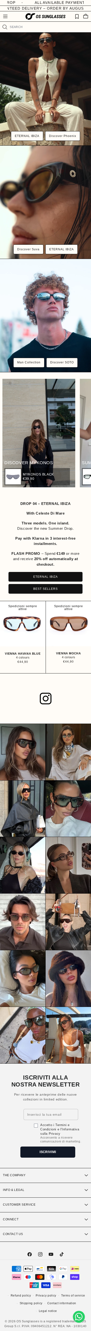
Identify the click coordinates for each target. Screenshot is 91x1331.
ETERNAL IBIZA (27, 136)
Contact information (61, 1303)
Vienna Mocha (68, 653)
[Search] (4, 27)
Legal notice (48, 1311)
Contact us (13, 1234)
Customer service (19, 1204)
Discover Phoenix (62, 136)
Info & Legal (13, 1190)
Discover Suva (28, 249)
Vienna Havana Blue (23, 653)
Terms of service (73, 1295)
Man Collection (29, 362)
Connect (10, 1219)
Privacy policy (46, 1295)
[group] (37, 476)
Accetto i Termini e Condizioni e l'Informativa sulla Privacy (59, 1129)
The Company (14, 1175)
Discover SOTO (62, 362)
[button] (5, 16)
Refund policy (21, 1295)
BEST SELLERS (45, 589)
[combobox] (48, 27)
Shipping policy (31, 1303)
